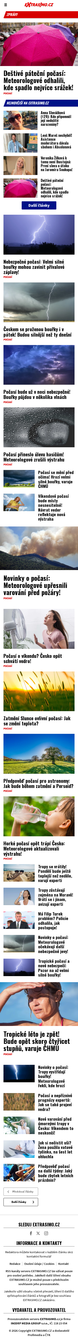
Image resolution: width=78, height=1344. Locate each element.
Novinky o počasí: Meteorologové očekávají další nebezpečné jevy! (53, 944)
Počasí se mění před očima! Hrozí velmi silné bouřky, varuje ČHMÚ (56, 479)
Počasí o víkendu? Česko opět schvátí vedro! (32, 658)
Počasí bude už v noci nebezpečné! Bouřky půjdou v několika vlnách (36, 394)
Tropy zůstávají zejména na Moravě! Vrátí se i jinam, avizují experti (55, 897)
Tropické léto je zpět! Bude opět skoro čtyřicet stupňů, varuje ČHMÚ (36, 1041)
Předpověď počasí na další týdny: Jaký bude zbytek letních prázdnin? (55, 1173)
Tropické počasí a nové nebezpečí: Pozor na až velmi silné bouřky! (54, 968)
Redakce (15, 1264)
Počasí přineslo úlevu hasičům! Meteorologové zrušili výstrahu (33, 457)
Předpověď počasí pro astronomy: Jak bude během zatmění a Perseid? (38, 783)
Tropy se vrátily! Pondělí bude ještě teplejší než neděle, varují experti (55, 873)
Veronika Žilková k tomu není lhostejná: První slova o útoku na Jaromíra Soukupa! (56, 163)
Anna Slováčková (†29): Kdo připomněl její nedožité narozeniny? (56, 118)
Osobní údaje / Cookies (39, 1264)
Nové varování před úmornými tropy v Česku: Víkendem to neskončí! (55, 1126)
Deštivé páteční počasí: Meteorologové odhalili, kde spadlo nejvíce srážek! (38, 80)
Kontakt (63, 1264)
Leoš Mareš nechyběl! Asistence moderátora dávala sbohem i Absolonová (56, 141)
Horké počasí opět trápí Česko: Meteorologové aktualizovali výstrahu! (34, 848)
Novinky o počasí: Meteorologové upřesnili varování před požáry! (35, 585)
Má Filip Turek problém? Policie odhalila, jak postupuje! (53, 920)
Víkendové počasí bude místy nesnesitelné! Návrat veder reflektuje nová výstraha (53, 507)
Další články (18, 1202)
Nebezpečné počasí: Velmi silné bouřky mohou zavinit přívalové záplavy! (33, 266)
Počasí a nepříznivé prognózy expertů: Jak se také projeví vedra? (55, 1102)
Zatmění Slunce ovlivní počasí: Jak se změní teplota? (36, 721)
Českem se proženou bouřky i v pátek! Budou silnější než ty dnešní (37, 332)
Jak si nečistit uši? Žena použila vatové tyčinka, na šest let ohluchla (55, 1149)
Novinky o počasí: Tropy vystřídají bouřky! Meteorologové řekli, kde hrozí (53, 1076)
